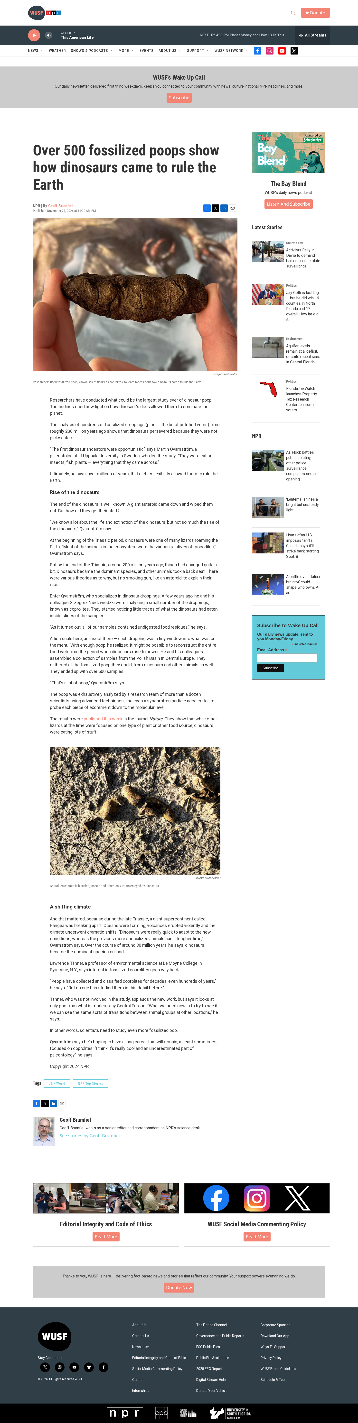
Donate (317, 12)
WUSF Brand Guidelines (278, 1369)
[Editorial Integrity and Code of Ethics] (106, 1198)
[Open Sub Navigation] (42, 51)
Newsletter (140, 1347)
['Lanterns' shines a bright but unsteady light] (268, 507)
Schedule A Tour (273, 1380)
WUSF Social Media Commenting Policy (257, 1224)
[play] (34, 35)
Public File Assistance (212, 1358)
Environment (294, 339)
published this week (103, 718)
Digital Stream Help (211, 1380)
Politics (291, 285)
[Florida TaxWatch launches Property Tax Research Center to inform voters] (268, 390)
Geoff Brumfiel (60, 205)
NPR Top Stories (90, 1083)
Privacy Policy (271, 1358)
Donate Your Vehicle (211, 1391)
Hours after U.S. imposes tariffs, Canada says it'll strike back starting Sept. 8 (302, 546)
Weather (57, 51)
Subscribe (179, 98)
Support (195, 51)
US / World (57, 1083)
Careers (138, 1380)
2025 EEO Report (209, 1369)
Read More (106, 1236)
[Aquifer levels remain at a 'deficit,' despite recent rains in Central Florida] (268, 347)
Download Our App (275, 1336)
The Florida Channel (211, 1325)
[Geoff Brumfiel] (44, 1131)
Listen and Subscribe (288, 204)
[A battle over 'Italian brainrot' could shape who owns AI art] (268, 584)
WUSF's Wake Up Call (179, 77)
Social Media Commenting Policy (157, 1369)
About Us (139, 1325)
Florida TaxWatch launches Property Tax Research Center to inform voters (301, 399)
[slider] (56, 35)
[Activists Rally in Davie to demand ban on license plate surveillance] (268, 251)
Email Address (272, 650)
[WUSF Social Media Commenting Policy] (257, 1198)
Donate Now (179, 1287)
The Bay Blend (288, 183)
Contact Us (140, 1336)
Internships (140, 1391)
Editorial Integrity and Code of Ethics (106, 1224)
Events (147, 51)
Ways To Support (274, 1347)
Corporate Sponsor (275, 1325)
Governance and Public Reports (220, 1336)
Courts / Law (294, 243)
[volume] (49, 35)
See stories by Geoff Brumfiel (90, 1135)
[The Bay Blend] (288, 152)
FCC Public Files (208, 1347)
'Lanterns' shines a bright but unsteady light (302, 504)
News (33, 51)
